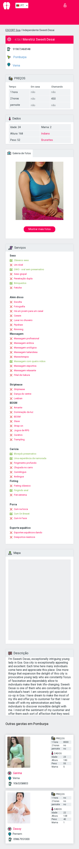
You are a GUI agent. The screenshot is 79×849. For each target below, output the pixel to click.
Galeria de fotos (21, 153)
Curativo (18, 435)
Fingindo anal (21, 490)
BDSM (17, 416)
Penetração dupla (23, 278)
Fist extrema (20, 494)
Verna (16, 65)
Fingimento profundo (25, 462)
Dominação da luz (23, 412)
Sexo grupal (20, 274)
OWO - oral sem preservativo (29, 269)
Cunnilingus (20, 472)
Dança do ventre (22, 393)
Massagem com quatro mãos (29, 361)
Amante (18, 407)
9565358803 (20, 783)
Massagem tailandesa (25, 352)
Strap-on (18, 425)
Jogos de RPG (21, 430)
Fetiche (18, 287)
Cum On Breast (22, 513)
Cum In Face (20, 518)
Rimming (18, 329)
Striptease (19, 389)
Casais (17, 315)
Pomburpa (19, 57)
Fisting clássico (22, 485)
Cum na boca (21, 509)
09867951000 (21, 839)
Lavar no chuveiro (23, 320)
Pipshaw (18, 324)
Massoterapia (21, 356)
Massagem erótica (24, 343)
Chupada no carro (23, 467)
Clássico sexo (21, 260)
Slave (17, 421)
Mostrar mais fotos (39, 229)
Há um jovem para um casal (28, 311)
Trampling (19, 439)
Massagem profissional (26, 338)
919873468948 (21, 49)
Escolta (18, 302)
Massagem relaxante (25, 370)
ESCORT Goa (13, 30)
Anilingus (19, 476)
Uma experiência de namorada (30, 458)
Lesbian (18, 398)
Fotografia (19, 306)
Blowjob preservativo (25, 453)
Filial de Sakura (22, 375)
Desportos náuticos (24, 537)
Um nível (18, 264)
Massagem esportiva (25, 365)
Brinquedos (20, 283)
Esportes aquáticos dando (28, 532)
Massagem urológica (25, 347)
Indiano (45, 133)
